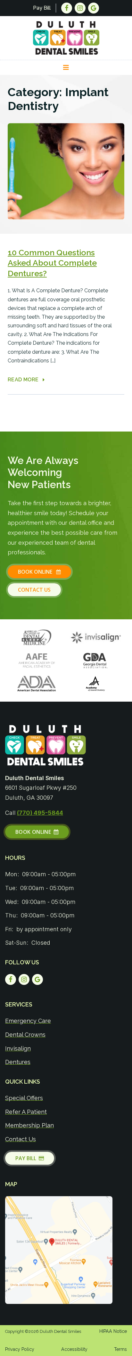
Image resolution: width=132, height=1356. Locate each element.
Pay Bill (42, 8)
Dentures (17, 1062)
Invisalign (18, 1048)
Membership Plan (29, 1125)
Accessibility (74, 1349)
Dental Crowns (25, 1034)
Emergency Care (28, 1020)
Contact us (34, 589)
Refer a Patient (26, 1111)
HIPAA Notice (113, 1331)
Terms (120, 1349)
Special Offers (24, 1098)
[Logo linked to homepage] (45, 745)
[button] (66, 67)
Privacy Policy (19, 1349)
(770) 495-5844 (40, 812)
